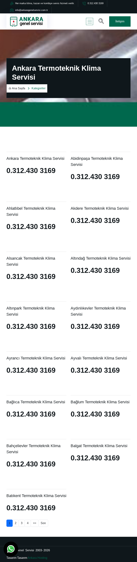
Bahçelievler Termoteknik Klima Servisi (33, 449)
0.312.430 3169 (95, 3)
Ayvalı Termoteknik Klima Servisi (99, 358)
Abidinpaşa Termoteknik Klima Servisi (97, 161)
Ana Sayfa (18, 88)
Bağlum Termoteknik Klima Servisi (100, 402)
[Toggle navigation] (89, 21)
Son (43, 523)
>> (34, 523)
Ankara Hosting (37, 557)
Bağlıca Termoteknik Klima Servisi (35, 402)
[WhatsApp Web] (11, 549)
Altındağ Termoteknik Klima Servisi (101, 258)
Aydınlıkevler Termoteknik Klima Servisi (98, 311)
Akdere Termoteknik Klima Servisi (100, 208)
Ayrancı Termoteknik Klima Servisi (35, 358)
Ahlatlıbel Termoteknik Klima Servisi (30, 211)
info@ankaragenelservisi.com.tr (31, 10)
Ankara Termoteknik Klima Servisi (35, 158)
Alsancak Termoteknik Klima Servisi (30, 261)
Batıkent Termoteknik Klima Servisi (36, 495)
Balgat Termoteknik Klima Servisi (99, 446)
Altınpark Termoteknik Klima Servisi (30, 311)
